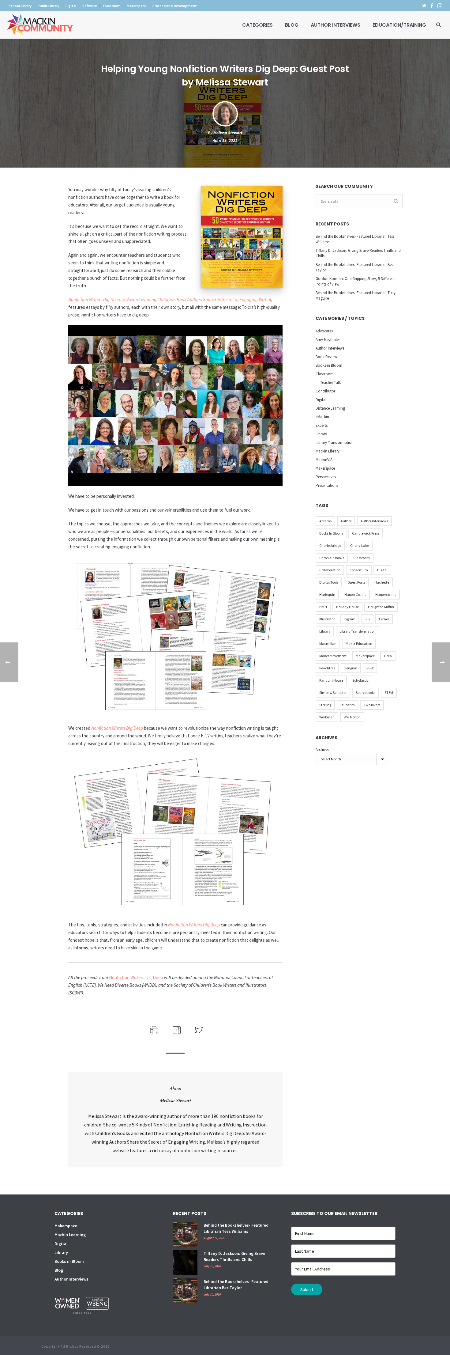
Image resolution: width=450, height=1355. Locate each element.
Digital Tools (328, 582)
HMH (323, 606)
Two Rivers (372, 704)
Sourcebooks (365, 692)
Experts (322, 425)
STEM (388, 692)
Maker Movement (333, 655)
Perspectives (326, 476)
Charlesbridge (330, 545)
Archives (322, 749)
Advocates (324, 331)
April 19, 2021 (225, 140)
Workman (327, 717)
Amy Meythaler (328, 339)
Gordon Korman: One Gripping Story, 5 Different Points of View (355, 281)
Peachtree (327, 668)
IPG (367, 619)
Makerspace (325, 468)
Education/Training (399, 24)
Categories (257, 24)
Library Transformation (335, 442)
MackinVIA (324, 459)
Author (346, 521)
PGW (369, 668)
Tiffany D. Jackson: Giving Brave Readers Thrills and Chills (358, 253)
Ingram (349, 619)
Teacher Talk (330, 382)
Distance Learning (330, 408)
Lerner (384, 619)
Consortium (359, 570)
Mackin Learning (70, 1234)
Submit (306, 1289)
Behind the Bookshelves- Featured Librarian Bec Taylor (354, 267)
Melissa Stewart (227, 132)
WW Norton (352, 717)
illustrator (327, 619)
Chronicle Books (331, 557)
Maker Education (359, 643)
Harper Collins (355, 594)
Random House (331, 680)
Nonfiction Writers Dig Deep (117, 728)
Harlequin (327, 594)
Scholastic (360, 680)
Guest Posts (356, 582)
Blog (291, 24)
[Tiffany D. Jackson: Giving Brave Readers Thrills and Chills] (185, 1262)
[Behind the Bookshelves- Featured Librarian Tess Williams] (185, 1234)
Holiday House (347, 606)
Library (321, 434)
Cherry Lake (359, 545)
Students (347, 704)
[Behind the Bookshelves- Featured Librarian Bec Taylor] (185, 1290)
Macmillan (327, 643)
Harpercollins (385, 594)
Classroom (325, 374)
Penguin (350, 668)
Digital (321, 399)
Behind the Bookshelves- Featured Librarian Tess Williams (355, 239)
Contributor (325, 391)
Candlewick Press (365, 533)
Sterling (325, 704)
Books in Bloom (329, 365)
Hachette (381, 582)
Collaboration (329, 570)
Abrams (325, 521)
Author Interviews (335, 24)
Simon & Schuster (333, 692)
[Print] (153, 1029)
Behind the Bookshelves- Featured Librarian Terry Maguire (356, 295)
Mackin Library (327, 451)
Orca (388, 655)
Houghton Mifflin (381, 606)
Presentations (327, 485)
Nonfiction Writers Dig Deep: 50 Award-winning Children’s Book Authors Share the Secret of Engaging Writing (170, 299)
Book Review (326, 356)
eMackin (322, 416)
